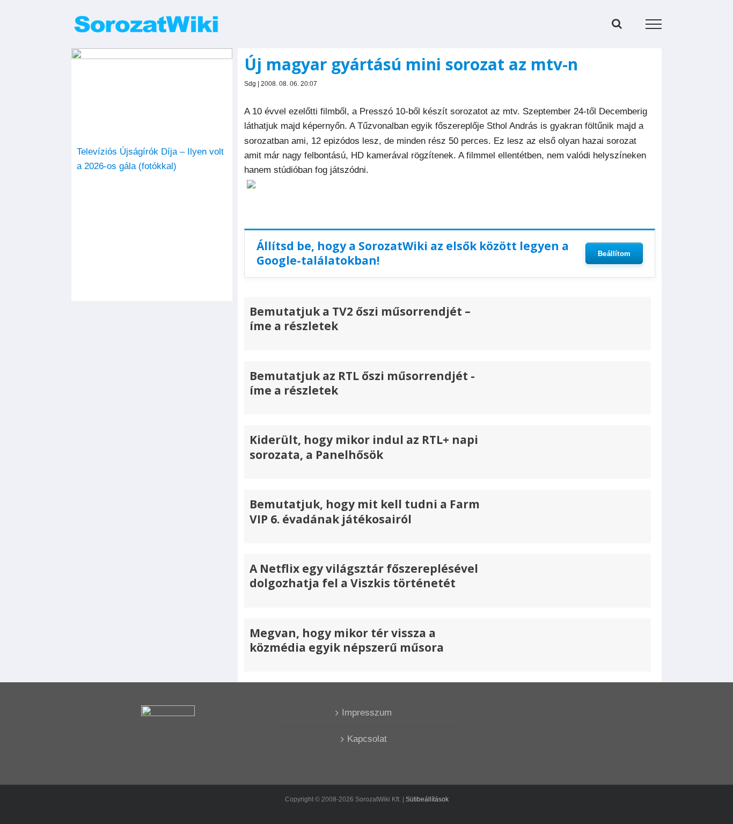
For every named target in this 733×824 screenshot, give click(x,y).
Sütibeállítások (427, 799)
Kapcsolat (367, 739)
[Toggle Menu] (654, 24)
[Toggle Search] (617, 23)
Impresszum (367, 713)
